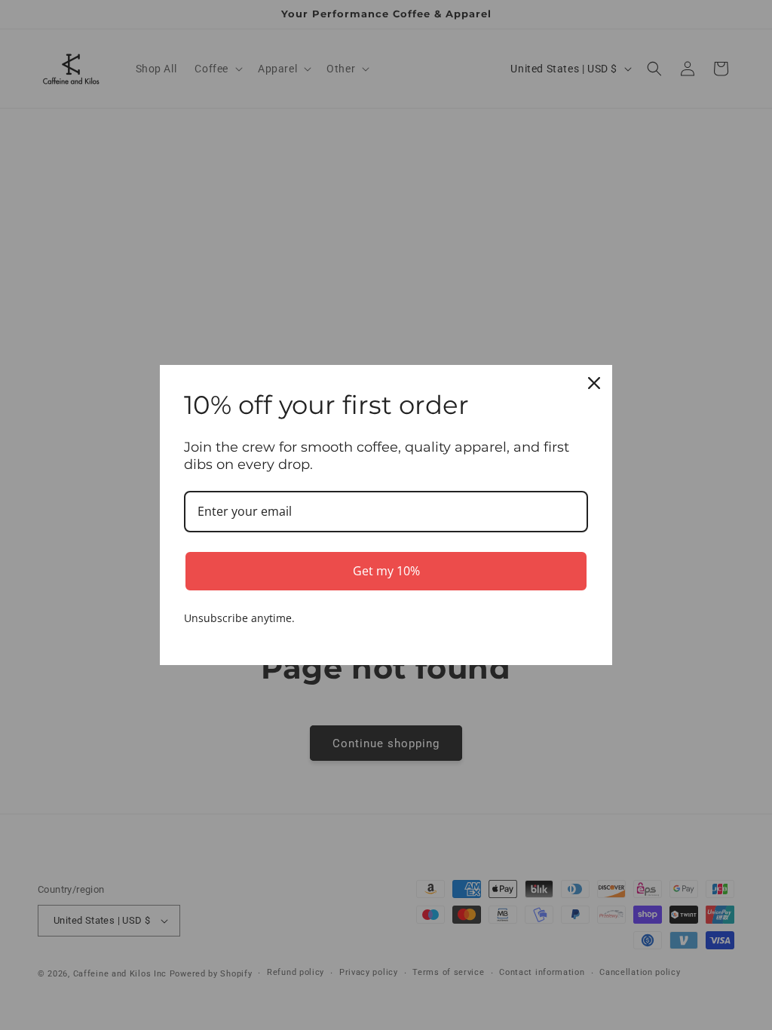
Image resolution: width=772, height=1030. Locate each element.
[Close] (594, 383)
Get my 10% (386, 571)
